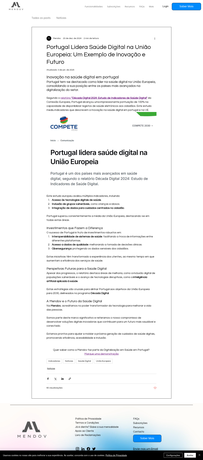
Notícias (61, 18)
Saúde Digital (84, 361)
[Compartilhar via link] (69, 378)
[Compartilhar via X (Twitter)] (55, 378)
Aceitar (190, 455)
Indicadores (54, 361)
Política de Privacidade (116, 455)
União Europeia (103, 361)
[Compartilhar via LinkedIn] (62, 378)
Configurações (173, 455)
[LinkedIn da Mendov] (83, 449)
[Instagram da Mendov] (77, 449)
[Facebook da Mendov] (88, 449)
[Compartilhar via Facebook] (48, 378)
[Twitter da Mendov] (94, 449)
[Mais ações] (154, 38)
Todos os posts (41, 18)
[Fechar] (199, 455)
